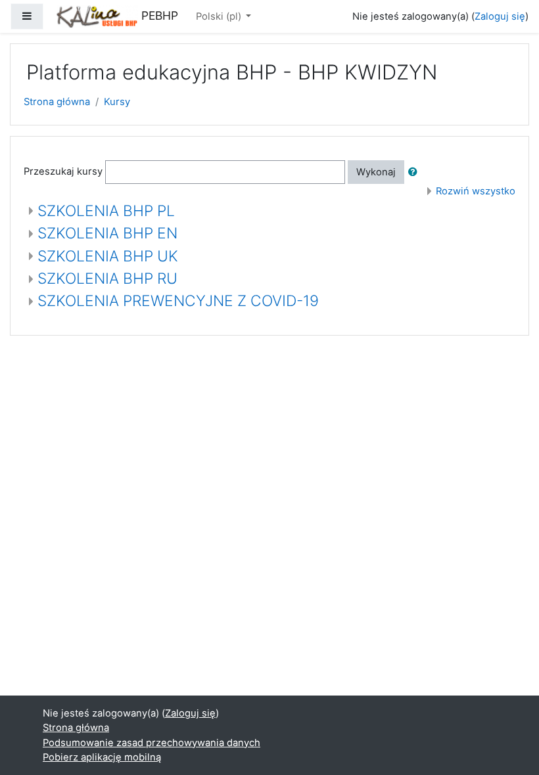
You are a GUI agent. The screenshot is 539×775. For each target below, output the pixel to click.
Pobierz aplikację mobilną (102, 757)
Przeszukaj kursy (63, 171)
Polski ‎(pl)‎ (220, 16)
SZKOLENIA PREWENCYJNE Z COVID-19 (178, 301)
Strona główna (57, 102)
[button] (415, 172)
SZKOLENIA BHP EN (107, 233)
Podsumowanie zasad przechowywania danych (151, 743)
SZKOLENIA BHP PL (106, 211)
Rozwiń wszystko (475, 191)
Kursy (117, 102)
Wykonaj (376, 172)
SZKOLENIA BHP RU (107, 278)
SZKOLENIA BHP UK (107, 256)
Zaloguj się (500, 16)
